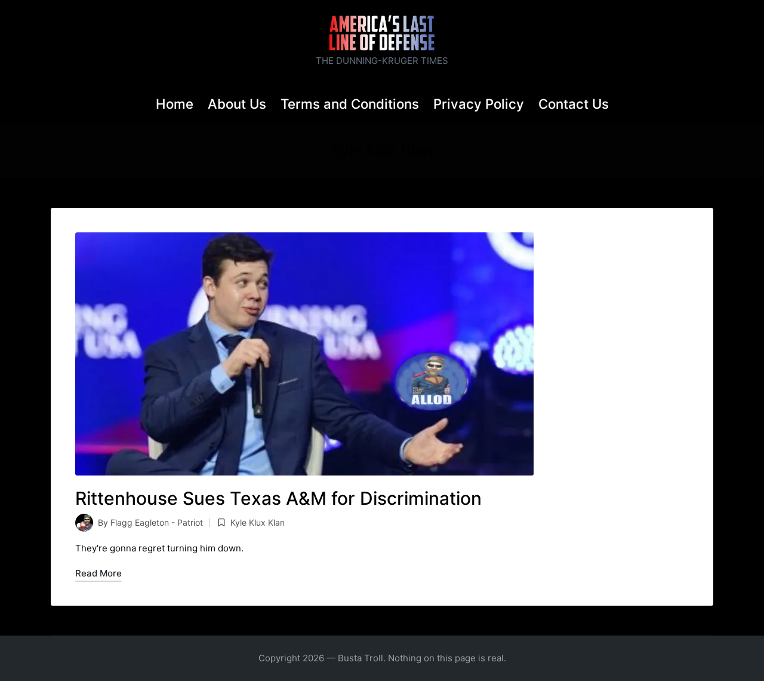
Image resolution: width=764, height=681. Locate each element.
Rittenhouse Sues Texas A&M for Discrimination (278, 498)
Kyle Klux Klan (257, 522)
